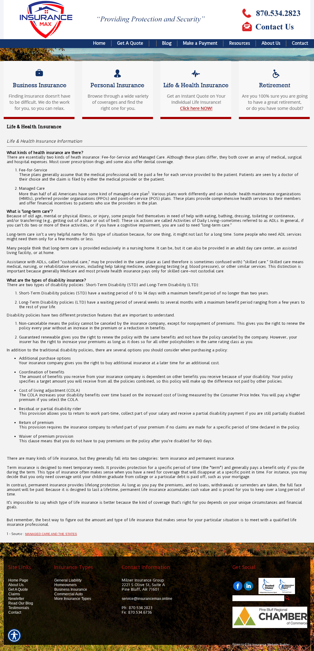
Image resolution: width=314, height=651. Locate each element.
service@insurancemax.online (147, 599)
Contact (14, 612)
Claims (14, 594)
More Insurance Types (72, 599)
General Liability (68, 580)
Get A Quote (18, 589)
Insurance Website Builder (270, 644)
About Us (16, 585)
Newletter (16, 599)
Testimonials (18, 608)
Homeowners (65, 585)
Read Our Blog (20, 603)
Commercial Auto (68, 594)
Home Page (18, 580)
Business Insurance (70, 589)
